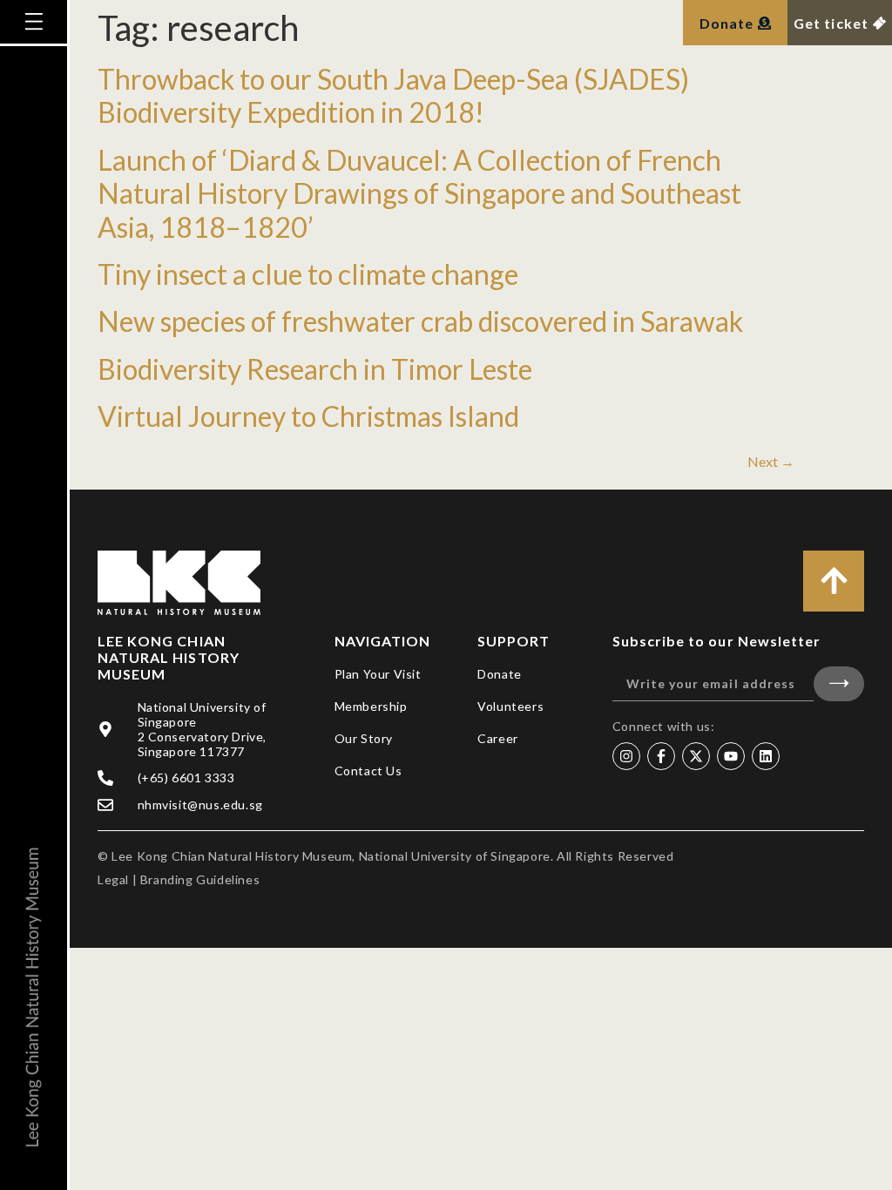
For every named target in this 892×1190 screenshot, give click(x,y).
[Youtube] (731, 756)
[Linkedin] (766, 756)
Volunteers (510, 706)
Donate (499, 673)
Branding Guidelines (200, 879)
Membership (371, 706)
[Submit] (839, 683)
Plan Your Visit (378, 673)
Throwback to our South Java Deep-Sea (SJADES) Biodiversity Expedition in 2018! (393, 95)
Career (497, 738)
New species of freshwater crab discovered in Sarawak (420, 321)
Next (770, 461)
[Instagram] (626, 756)
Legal (113, 879)
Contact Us (368, 770)
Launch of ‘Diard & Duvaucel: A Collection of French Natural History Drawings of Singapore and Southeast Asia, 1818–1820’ (419, 193)
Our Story (363, 738)
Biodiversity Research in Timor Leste (315, 369)
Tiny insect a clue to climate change (308, 274)
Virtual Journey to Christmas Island (308, 416)
